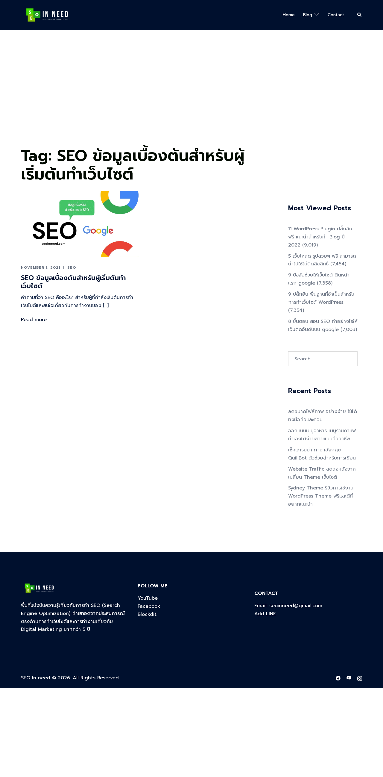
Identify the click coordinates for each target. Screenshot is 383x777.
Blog (307, 15)
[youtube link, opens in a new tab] (348, 677)
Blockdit (147, 614)
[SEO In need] (47, 14)
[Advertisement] (179, 99)
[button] (359, 15)
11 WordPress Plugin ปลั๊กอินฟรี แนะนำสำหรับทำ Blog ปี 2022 (320, 237)
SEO (71, 267)
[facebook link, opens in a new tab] (338, 677)
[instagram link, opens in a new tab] (359, 677)
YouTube (148, 598)
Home (289, 15)
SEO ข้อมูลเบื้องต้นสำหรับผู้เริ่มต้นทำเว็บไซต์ (73, 282)
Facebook (149, 606)
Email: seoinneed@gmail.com (288, 605)
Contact (336, 15)
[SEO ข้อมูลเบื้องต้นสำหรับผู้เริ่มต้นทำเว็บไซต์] (80, 224)
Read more (34, 319)
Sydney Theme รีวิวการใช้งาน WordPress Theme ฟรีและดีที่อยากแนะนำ (320, 496)
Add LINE (265, 613)
